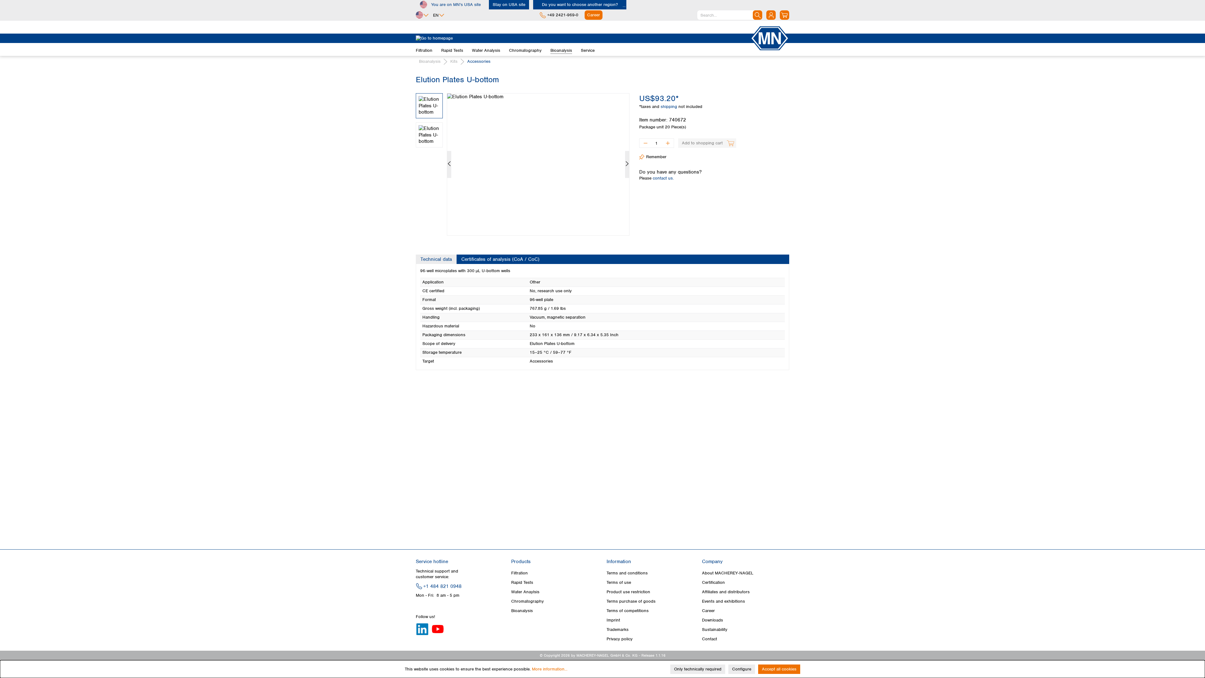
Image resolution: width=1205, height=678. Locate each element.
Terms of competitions (628, 610)
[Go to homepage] (583, 38)
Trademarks (618, 629)
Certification (713, 582)
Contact (709, 639)
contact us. (663, 178)
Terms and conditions (627, 573)
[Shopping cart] (784, 15)
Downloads (712, 620)
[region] (523, 160)
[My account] (771, 15)
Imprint (613, 620)
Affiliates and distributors (726, 592)
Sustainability (714, 629)
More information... (549, 669)
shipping (669, 106)
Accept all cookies (779, 669)
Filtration (519, 573)
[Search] (757, 15)
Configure (741, 669)
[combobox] (729, 15)
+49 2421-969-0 (562, 15)
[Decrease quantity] (645, 143)
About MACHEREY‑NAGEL (727, 573)
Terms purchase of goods (631, 601)
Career (708, 610)
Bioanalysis (522, 610)
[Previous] (449, 164)
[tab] (436, 259)
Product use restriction (628, 592)
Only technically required (697, 669)
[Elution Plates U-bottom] (538, 164)
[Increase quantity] (668, 143)
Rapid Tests (522, 582)
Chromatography (527, 601)
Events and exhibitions (723, 601)
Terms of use (619, 582)
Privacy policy (620, 639)
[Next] (627, 164)
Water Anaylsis (525, 592)
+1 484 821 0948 (442, 586)
